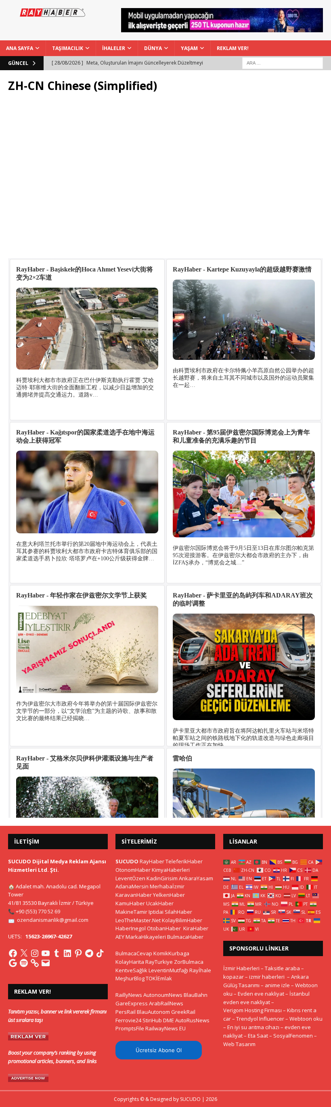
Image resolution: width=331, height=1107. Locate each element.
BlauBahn (195, 994)
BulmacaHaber (185, 936)
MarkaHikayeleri (146, 936)
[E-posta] (45, 963)
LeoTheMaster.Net (138, 920)
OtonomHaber (133, 869)
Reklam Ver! (233, 48)
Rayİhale (200, 970)
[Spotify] (24, 963)
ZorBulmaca (188, 961)
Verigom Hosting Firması (252, 1010)
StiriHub (152, 1020)
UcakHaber (160, 903)
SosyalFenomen (293, 1035)
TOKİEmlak (159, 978)
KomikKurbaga (171, 953)
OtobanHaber (164, 928)
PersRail (125, 1011)
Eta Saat (258, 1035)
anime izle (277, 985)
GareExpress (131, 1003)
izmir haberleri (267, 976)
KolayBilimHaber (182, 920)
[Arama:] (282, 62)
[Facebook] (13, 953)
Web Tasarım (239, 1044)
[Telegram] (89, 953)
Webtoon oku (306, 1018)
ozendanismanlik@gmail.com (52, 919)
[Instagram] (35, 953)
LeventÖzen (130, 878)
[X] (24, 953)
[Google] (13, 963)
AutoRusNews (192, 1020)
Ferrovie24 (128, 1020)
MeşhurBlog (130, 978)
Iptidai (156, 911)
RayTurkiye (159, 961)
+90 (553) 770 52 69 (38, 911)
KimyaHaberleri (171, 869)
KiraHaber (195, 928)
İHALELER (113, 48)
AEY (119, 936)
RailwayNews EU (165, 1028)
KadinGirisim (162, 878)
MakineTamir (131, 911)
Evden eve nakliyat (261, 993)
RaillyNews (128, 994)
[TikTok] (100, 953)
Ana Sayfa (19, 48)
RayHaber (152, 861)
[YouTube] (45, 953)
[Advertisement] (165, 175)
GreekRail (183, 1011)
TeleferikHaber (184, 861)
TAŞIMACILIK (67, 48)
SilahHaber (178, 911)
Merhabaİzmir (167, 886)
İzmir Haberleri (241, 968)
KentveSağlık (131, 970)
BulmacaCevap (133, 953)
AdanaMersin (132, 886)
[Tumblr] (56, 953)
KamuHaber (130, 903)
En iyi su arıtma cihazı (253, 1027)
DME (168, 1020)
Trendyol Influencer (260, 1018)
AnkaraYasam (196, 878)
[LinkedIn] (67, 953)
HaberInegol (130, 928)
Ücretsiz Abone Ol (159, 1050)
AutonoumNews (162, 994)
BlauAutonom (153, 1011)
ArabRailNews (166, 1003)
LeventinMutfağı (168, 970)
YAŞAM (189, 48)
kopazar (233, 976)
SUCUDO (126, 861)
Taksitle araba (282, 968)
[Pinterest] (78, 953)
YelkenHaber (169, 894)
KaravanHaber (133, 894)
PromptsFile (129, 1028)
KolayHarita (129, 961)
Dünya (153, 48)
